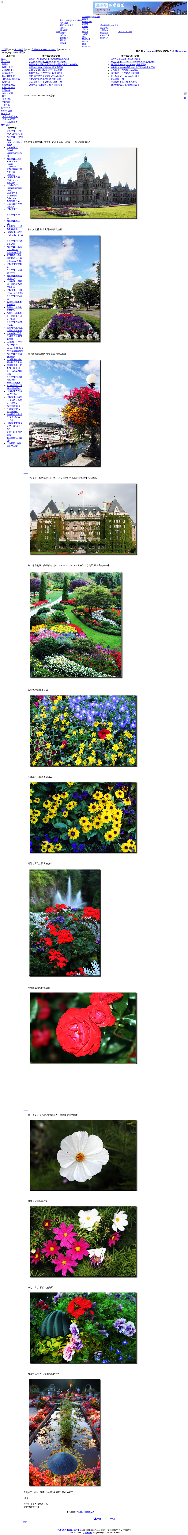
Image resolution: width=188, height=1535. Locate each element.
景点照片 (6, 99)
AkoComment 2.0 (86, 1512)
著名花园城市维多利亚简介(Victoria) (14, 172)
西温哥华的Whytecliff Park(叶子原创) (128, 64)
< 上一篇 (97, 1519)
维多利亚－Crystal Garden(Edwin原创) (14, 151)
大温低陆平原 (8, 70)
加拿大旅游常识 (10, 116)
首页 (4, 49)
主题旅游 (5, 105)
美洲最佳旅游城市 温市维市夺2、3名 (14, 417)
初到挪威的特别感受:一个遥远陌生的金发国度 (133, 67)
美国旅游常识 (8, 119)
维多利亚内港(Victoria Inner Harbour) (13, 180)
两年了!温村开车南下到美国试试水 (45, 73)
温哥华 (5, 64)
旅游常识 (5, 113)
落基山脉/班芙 (8, 87)
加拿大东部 (7, 93)
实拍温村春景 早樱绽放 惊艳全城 (45, 79)
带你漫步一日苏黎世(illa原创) (125, 70)
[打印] (185, 95)
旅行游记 (18, 49)
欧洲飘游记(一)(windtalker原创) (125, 76)
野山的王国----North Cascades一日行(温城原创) (133, 61)
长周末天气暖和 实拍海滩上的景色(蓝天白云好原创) (54, 64)
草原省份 (6, 90)
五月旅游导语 (13, 201)
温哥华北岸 (7, 67)
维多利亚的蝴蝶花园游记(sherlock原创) (14, 380)
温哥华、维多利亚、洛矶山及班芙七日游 (14, 316)
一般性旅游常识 (10, 122)
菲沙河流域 (7, 73)
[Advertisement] (12, 491)
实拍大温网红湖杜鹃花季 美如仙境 (45, 70)
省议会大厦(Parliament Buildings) (12, 195)
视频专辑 (6, 102)
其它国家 (5, 125)
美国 (4, 96)
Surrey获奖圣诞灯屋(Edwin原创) (126, 59)
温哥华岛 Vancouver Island (44, 49)
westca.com (149, 51)
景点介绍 (5, 61)
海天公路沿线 (8, 76)
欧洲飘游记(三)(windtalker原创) (125, 85)
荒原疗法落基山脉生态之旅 (124, 82)
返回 (25, 1522)
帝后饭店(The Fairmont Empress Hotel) (14, 187)
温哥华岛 (6, 82)
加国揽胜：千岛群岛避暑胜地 (125, 73)
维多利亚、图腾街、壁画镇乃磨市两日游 (14, 284)
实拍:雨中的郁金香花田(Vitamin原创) (46, 76)
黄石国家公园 (117, 79)
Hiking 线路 (6, 111)
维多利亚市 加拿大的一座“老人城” (15, 426)
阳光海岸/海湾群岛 (11, 79)
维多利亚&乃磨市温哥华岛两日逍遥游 (14, 336)
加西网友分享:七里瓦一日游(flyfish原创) (48, 61)
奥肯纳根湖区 (8, 84)
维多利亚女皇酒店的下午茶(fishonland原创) (14, 250)
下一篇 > (113, 1519)
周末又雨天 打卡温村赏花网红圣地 (45, 82)
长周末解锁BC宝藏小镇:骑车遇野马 (46, 67)
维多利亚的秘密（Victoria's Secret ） (15, 235)
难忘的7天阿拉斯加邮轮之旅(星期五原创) (49, 59)
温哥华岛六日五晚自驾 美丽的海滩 (45, 85)
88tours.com (180, 51)
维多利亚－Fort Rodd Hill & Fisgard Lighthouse (14, 162)
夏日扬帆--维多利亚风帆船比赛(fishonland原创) (14, 258)
